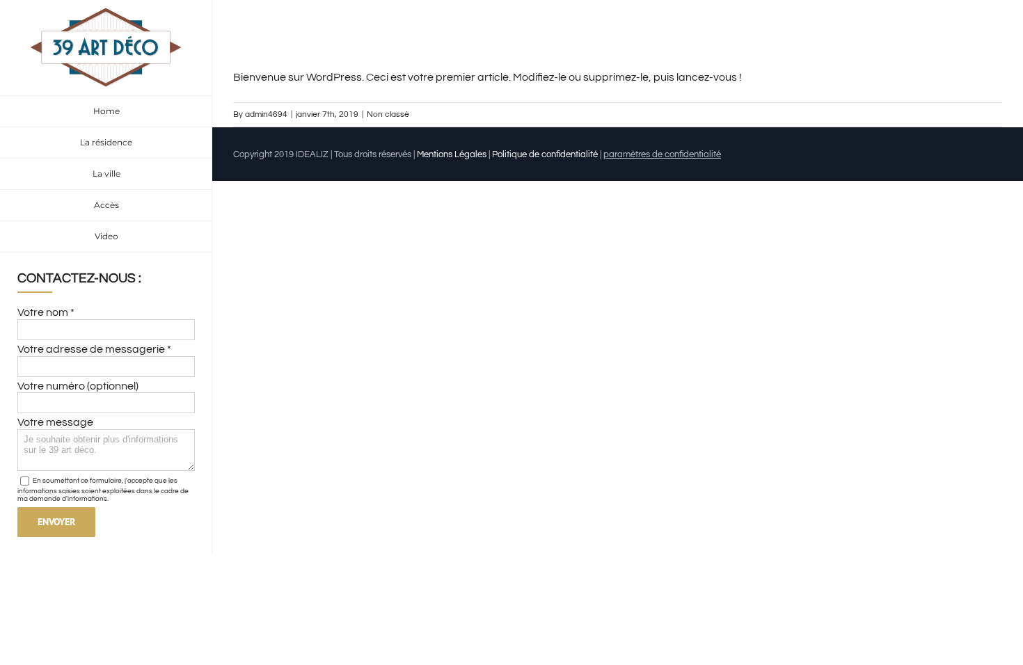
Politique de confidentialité (545, 154)
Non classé (388, 114)
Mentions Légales (451, 154)
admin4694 (266, 114)
